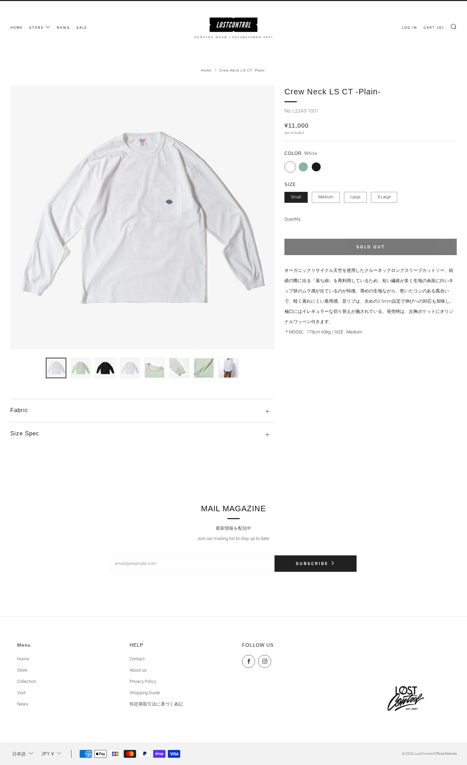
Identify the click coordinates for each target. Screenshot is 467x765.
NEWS (63, 27)
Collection (26, 681)
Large (355, 197)
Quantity (292, 219)
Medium (325, 197)
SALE (81, 27)
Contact (137, 658)
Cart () (434, 27)
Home (206, 70)
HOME (16, 27)
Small (296, 197)
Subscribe (312, 563)
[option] (142, 217)
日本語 (19, 753)
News (22, 704)
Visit (21, 692)
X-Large (384, 197)
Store (22, 670)
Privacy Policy (143, 681)
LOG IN (409, 27)
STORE (36, 27)
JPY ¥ (47, 753)
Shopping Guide (145, 692)
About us (138, 670)
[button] (56, 368)
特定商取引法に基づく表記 (156, 704)
